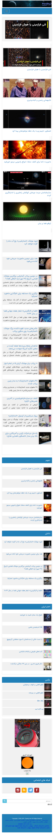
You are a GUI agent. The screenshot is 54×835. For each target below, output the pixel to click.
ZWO (34, 823)
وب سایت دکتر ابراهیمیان (24, 823)
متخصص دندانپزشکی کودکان (41, 825)
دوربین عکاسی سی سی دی (14, 822)
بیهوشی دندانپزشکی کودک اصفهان (24, 825)
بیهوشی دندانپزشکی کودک (24, 827)
